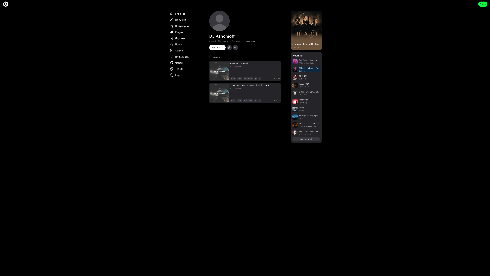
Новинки (297, 55)
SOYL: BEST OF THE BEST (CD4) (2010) (249, 85)
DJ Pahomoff (235, 67)
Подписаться (217, 47)
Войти (483, 4)
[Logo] (6, 4)
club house (248, 79)
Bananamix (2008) (239, 63)
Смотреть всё (306, 139)
